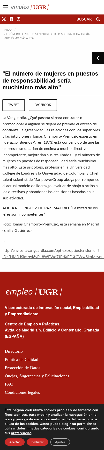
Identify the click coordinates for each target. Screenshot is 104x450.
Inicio (8, 29)
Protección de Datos (22, 367)
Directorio (14, 351)
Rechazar (37, 442)
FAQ (9, 384)
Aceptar (14, 442)
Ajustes (60, 442)
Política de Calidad (21, 359)
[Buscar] (98, 19)
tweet (13, 105)
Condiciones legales (22, 392)
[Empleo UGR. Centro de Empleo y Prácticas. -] (30, 7)
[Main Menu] (5, 7)
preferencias (21, 433)
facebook (43, 105)
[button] (4, 19)
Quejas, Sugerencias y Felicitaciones (37, 375)
